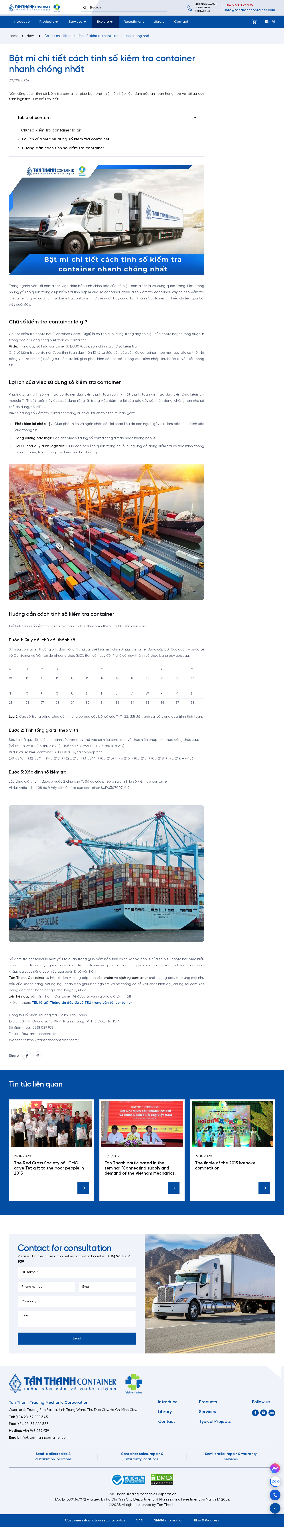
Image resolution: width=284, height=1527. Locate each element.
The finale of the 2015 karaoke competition (225, 1166)
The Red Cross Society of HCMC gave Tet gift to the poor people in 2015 (49, 1168)
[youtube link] (263, 1412)
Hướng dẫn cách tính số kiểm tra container (63, 148)
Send (77, 1338)
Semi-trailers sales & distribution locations (53, 1456)
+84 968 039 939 (239, 5)
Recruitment (134, 22)
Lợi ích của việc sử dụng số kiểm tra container (65, 139)
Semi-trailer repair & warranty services (231, 1456)
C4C (140, 1520)
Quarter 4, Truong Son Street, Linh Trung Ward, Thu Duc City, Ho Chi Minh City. (73, 1410)
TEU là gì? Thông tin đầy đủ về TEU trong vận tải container (82, 1003)
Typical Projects (215, 1422)
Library (159, 22)
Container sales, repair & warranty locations (142, 1456)
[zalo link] (271, 1412)
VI (273, 22)
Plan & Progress (206, 1520)
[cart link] (254, 21)
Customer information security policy (95, 1520)
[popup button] (275, 1508)
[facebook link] (26, 1055)
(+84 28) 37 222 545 (32, 1417)
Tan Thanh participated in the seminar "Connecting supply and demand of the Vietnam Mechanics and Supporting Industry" (140, 1168)
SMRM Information (168, 1520)
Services (207, 1412)
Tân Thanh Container (26, 978)
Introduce (22, 22)
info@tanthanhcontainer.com (250, 10)
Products (208, 1402)
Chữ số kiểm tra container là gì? (51, 130)
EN (267, 22)
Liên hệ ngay (19, 996)
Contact (181, 22)
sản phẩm (105, 978)
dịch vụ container (133, 978)
